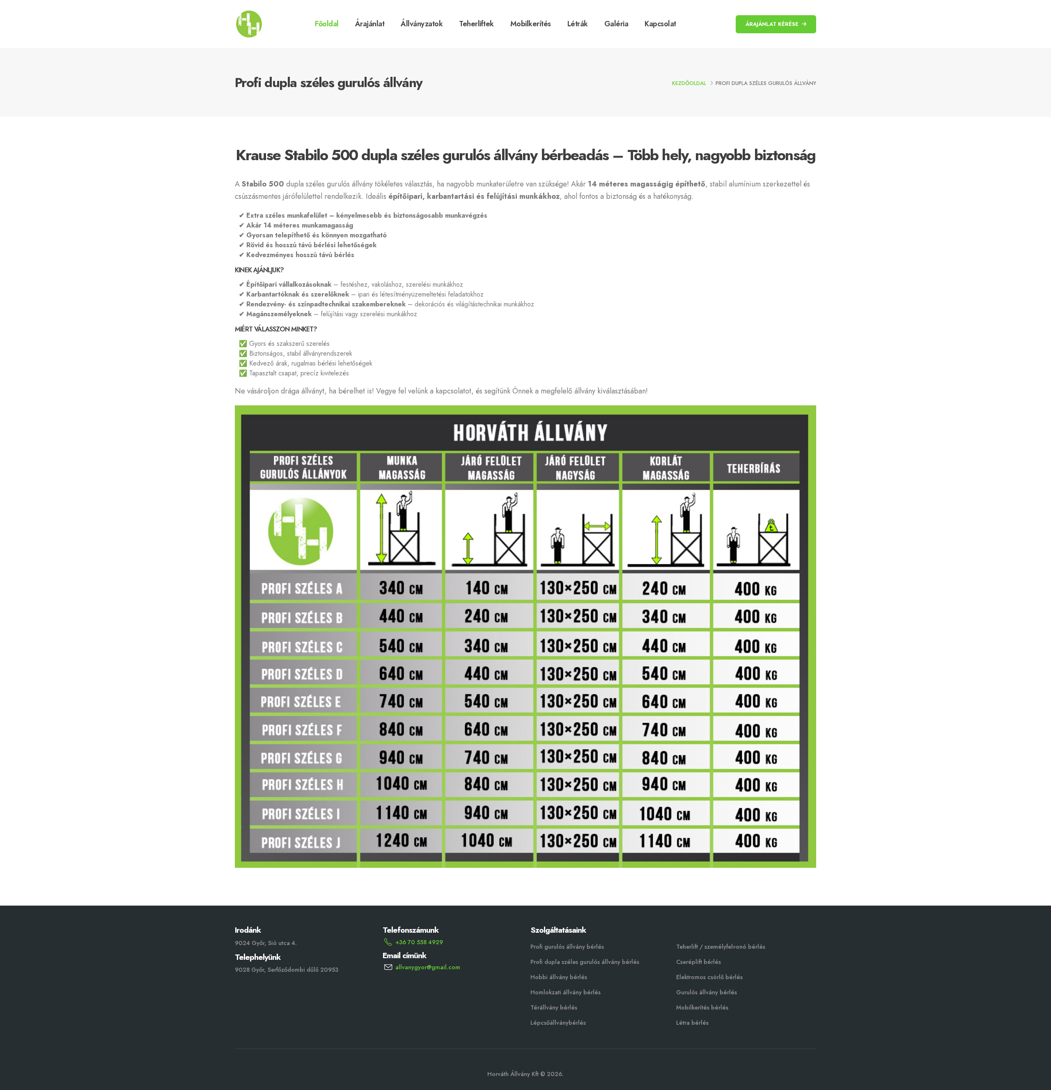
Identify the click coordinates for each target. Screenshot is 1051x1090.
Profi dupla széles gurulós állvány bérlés (584, 962)
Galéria (616, 23)
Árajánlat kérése (772, 24)
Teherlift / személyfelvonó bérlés (720, 947)
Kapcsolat (660, 23)
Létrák (577, 23)
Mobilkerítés (530, 23)
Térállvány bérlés (553, 1007)
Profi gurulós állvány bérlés (567, 947)
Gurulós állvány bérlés (706, 992)
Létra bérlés (692, 1023)
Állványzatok (422, 23)
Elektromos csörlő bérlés (709, 977)
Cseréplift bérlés (698, 962)
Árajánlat (370, 23)
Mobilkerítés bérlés (702, 1007)
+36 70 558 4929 (419, 942)
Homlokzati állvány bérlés (565, 992)
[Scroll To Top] (1036, 1081)
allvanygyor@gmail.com (427, 967)
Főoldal (327, 23)
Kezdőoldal (689, 83)
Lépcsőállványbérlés (558, 1023)
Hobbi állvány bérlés (558, 977)
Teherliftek (476, 23)
